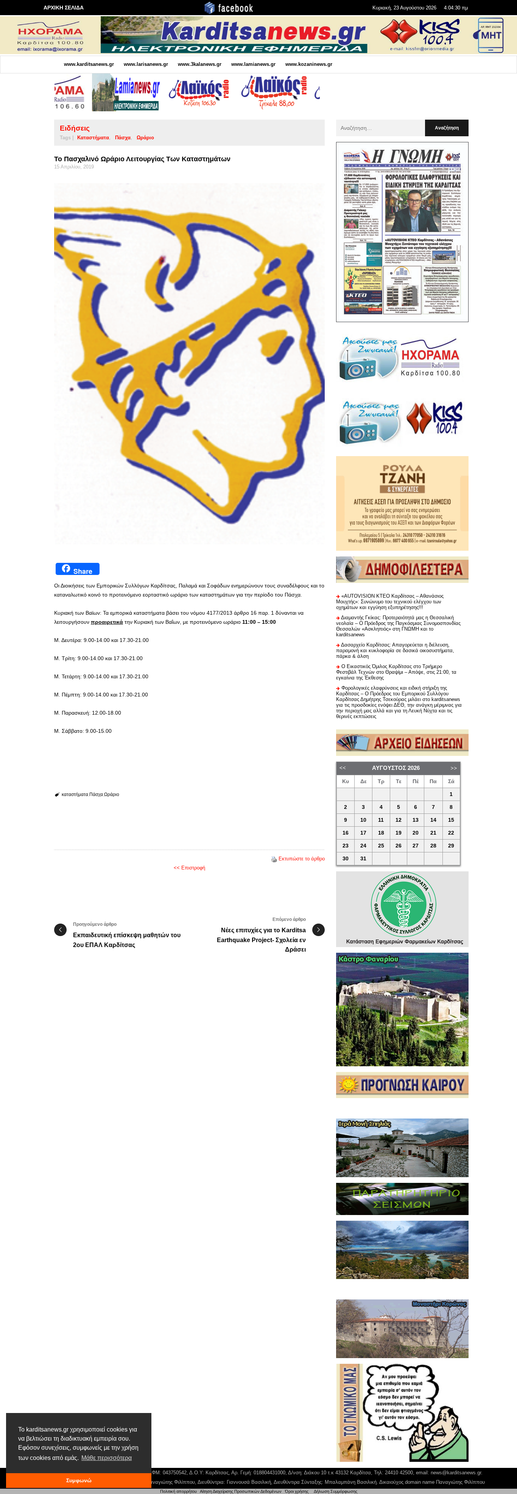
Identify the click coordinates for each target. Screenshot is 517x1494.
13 (416, 820)
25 (381, 846)
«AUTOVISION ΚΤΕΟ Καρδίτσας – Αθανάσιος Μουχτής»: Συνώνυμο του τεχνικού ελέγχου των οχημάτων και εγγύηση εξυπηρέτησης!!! (390, 601)
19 (399, 833)
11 (381, 820)
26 (399, 846)
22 (451, 833)
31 (363, 859)
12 (399, 820)
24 (363, 846)
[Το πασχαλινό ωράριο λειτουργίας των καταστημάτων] (189, 363)
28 (433, 846)
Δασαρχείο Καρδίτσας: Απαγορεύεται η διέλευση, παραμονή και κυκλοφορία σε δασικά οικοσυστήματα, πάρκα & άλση (395, 650)
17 (363, 833)
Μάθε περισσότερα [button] (106, 1458)
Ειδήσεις (75, 128)
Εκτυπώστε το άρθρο (302, 859)
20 (416, 833)
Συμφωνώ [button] (79, 1480)
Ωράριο (145, 137)
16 (346, 833)
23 (346, 846)
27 (416, 846)
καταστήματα (93, 137)
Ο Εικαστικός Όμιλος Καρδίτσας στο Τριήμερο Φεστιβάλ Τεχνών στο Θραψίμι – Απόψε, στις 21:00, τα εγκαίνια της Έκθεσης (396, 672)
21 (433, 833)
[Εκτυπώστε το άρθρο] (274, 859)
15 (451, 820)
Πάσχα (123, 137)
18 (381, 833)
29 (451, 846)
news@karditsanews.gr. (457, 1472)
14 (433, 820)
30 (346, 859)
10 (363, 820)
